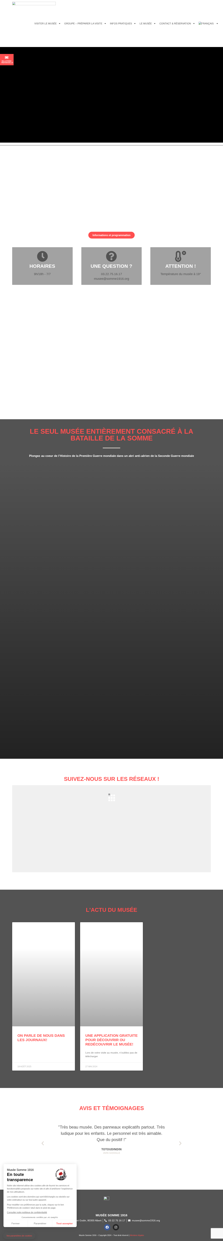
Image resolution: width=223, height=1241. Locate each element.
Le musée (146, 23)
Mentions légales (137, 1235)
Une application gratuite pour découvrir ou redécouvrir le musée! (111, 1039)
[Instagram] (116, 1227)
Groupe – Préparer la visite (83, 23)
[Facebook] (107, 1227)
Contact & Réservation (175, 23)
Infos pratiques (121, 23)
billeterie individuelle (7, 62)
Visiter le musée (45, 23)
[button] (42, 1143)
